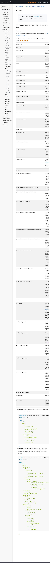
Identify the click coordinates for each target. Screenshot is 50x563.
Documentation (19, 6)
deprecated (36, 16)
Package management (30, 6)
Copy (47, 415)
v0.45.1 (43, 6)
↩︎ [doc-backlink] (19, 447)
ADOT (38, 6)
